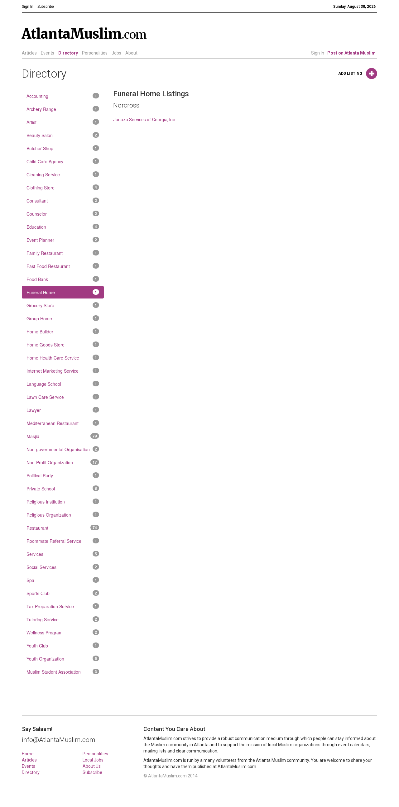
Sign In (317, 52)
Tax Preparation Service (61, 606)
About (131, 52)
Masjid (61, 436)
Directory (68, 52)
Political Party (61, 475)
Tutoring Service (61, 619)
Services (61, 554)
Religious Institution (61, 502)
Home (28, 753)
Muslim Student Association (61, 672)
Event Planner (61, 240)
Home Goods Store (61, 344)
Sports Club (61, 593)
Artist (61, 122)
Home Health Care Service (61, 358)
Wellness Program (61, 632)
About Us (92, 766)
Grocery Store (61, 305)
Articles (29, 52)
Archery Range (61, 109)
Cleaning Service (61, 174)
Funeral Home (61, 292)
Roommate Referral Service (61, 541)
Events (47, 52)
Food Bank (61, 279)
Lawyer (61, 410)
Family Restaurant (61, 253)
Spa (61, 580)
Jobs (116, 52)
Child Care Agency (61, 161)
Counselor (61, 214)
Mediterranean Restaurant (61, 423)
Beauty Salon (61, 135)
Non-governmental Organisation (61, 449)
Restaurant (61, 528)
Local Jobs (93, 759)
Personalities (95, 52)
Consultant (61, 201)
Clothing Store (61, 187)
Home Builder (61, 331)
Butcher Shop (61, 148)
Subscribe (92, 772)
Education (61, 227)
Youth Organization (61, 659)
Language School (61, 384)
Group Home (61, 318)
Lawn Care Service (61, 397)
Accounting (61, 96)
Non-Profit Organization (61, 462)
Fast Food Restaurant (61, 266)
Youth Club (61, 645)
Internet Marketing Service (61, 371)
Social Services (61, 567)
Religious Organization (61, 515)
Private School (61, 488)
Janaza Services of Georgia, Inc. (144, 119)
